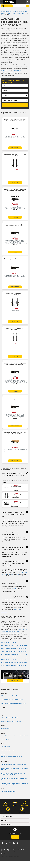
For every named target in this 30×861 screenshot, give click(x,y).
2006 (12, 574)
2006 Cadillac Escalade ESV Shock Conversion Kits (14, 645)
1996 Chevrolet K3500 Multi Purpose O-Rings (12, 699)
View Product (15, 148)
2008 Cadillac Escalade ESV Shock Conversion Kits (14, 648)
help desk (14, 588)
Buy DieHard (15, 680)
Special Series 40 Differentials (8, 750)
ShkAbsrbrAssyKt (14, 496)
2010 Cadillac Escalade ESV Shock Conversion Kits (14, 654)
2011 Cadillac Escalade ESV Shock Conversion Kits (14, 657)
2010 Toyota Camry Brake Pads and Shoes (11, 756)
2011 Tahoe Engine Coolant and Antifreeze (11, 695)
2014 (17, 572)
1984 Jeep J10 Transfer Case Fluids (9, 717)
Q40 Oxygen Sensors (6, 728)
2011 (26, 572)
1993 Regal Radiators (6, 746)
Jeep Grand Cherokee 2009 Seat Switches (11, 721)
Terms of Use (8, 850)
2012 (23, 572)
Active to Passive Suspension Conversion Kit (19, 488)
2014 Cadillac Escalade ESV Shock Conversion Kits (14, 665)
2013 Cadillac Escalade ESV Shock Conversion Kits (14, 662)
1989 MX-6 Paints (5, 739)
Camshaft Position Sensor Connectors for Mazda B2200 (14, 736)
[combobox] (21, 5)
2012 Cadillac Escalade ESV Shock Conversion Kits (14, 660)
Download (15, 837)
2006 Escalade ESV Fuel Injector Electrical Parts (12, 710)
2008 (9, 574)
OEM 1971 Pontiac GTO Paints (8, 791)
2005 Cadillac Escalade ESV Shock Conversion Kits (14, 643)
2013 (20, 572)
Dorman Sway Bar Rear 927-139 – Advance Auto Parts (14, 764)
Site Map (14, 850)
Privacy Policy (3, 850)
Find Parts (15, 105)
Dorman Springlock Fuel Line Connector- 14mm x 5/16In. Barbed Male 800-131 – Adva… (14, 784)
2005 (17, 574)
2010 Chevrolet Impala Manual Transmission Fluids (13, 703)
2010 (3, 574)
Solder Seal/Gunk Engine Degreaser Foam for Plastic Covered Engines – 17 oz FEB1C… (13, 774)
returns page (17, 609)
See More (15, 140)
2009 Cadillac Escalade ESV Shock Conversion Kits (14, 651)
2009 (6, 574)
